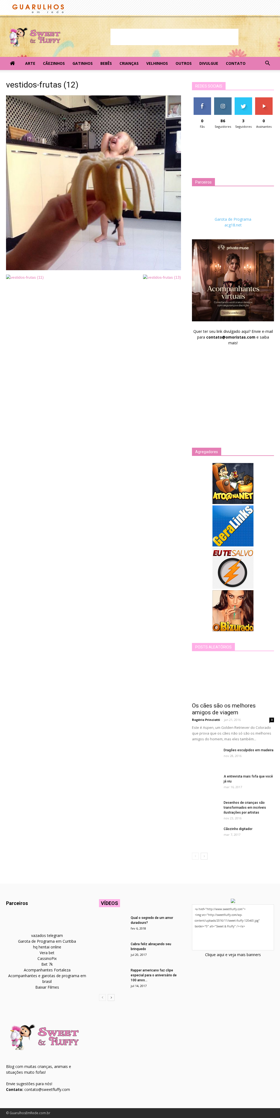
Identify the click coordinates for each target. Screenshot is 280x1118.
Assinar (264, 99)
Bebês (106, 63)
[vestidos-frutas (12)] (93, 269)
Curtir (202, 99)
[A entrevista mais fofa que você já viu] (205, 783)
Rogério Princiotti (206, 720)
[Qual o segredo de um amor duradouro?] (112, 924)
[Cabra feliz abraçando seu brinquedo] (112, 951)
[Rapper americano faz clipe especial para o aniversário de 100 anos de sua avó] (112, 977)
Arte (30, 63)
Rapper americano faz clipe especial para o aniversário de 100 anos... (154, 975)
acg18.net (233, 225)
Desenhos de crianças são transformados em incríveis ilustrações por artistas (245, 807)
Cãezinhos (54, 63)
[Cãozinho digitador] (205, 836)
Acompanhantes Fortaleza (47, 970)
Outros (184, 63)
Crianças (129, 63)
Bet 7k (47, 964)
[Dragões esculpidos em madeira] (205, 757)
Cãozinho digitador (238, 829)
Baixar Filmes (47, 987)
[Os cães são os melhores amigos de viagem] (233, 678)
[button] (267, 63)
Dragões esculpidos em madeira (248, 750)
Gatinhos (82, 63)
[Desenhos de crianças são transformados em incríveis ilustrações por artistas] (205, 809)
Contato (236, 63)
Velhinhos (157, 63)
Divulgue (208, 63)
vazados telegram (47, 935)
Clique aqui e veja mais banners (233, 954)
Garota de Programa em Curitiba (47, 941)
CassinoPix (47, 958)
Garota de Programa (233, 219)
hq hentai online (47, 947)
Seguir (223, 99)
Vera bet (47, 952)
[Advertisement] (174, 37)
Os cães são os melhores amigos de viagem (224, 709)
